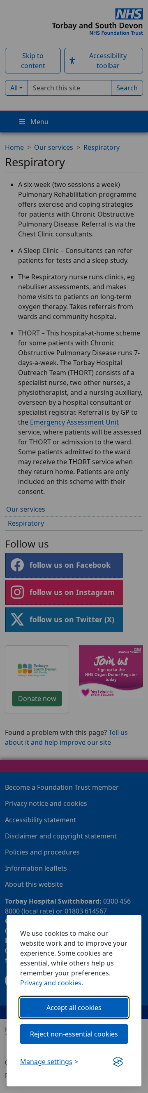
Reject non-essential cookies (74, 1034)
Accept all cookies (74, 1007)
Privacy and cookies (50, 982)
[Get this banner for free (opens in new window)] (118, 1062)
